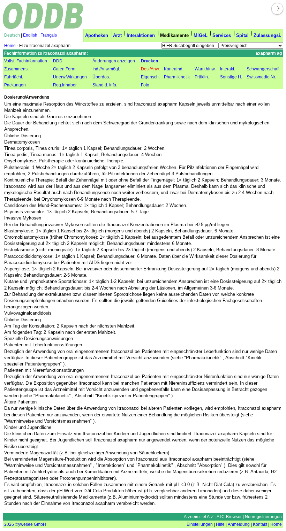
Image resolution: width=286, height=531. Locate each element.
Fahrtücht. (13, 77)
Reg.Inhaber (65, 85)
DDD (57, 61)
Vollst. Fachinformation (25, 61)
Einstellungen (200, 524)
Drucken (149, 61)
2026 (9, 524)
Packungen (15, 85)
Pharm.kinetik (177, 77)
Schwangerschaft (263, 69)
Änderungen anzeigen (113, 61)
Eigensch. (150, 77)
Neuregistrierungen (263, 516)
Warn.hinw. (205, 69)
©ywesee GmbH (30, 524)
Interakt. (227, 69)
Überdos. (101, 77)
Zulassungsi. (267, 35)
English (30, 35)
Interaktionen (141, 35)
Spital (242, 35)
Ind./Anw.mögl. (106, 69)
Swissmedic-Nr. (261, 77)
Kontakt (260, 524)
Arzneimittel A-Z (198, 516)
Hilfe (220, 524)
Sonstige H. (231, 77)
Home (10, 45)
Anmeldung (239, 524)
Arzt (117, 35)
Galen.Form (64, 69)
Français (48, 35)
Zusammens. (16, 69)
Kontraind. (173, 69)
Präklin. (202, 77)
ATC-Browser (229, 516)
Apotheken (96, 35)
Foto (145, 85)
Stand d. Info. (104, 85)
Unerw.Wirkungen (70, 77)
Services (221, 35)
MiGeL (201, 35)
